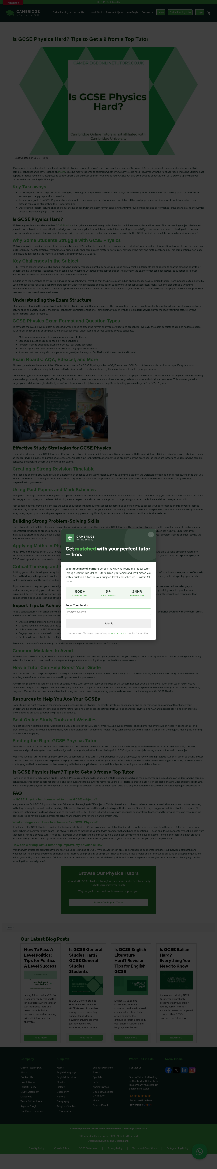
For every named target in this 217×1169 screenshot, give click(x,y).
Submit (108, 623)
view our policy (118, 633)
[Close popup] (151, 534)
